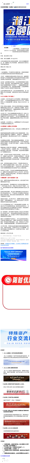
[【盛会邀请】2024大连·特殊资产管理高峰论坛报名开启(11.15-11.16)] (13, 260)
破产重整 (3, 247)
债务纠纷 (7, 247)
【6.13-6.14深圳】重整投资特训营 (10, 367)
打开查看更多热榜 (5, 455)
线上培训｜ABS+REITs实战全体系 (10, 428)
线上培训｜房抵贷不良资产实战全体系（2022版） (13, 384)
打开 (27, 3)
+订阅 (13, 46)
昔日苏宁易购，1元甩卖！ (11, 448)
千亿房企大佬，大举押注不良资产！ (13, 447)
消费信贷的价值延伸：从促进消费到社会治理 (16, 453)
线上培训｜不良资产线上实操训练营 (11, 397)
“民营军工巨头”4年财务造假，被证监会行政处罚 (16, 450)
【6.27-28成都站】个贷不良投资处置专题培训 (13, 353)
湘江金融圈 (6, 47)
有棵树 (11, 247)
